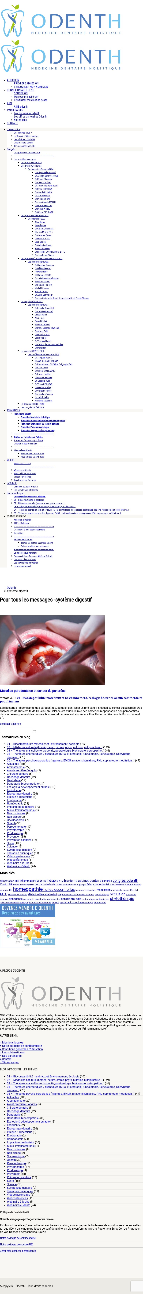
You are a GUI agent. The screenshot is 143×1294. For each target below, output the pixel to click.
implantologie (90, 890)
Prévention (13, 836)
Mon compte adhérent (26, 96)
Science (12, 846)
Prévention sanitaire (19, 840)
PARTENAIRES (15, 110)
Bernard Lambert (42, 281)
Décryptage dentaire (99, 884)
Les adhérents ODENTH (24, 139)
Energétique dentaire (19, 793)
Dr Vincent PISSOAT (43, 384)
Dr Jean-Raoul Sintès (44, 255)
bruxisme (70, 880)
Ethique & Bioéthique (19, 797)
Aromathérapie (16, 767)
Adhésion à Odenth (22, 519)
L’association (13, 129)
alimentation (7, 880)
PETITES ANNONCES (23, 539)
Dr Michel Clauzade (43, 179)
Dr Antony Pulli (41, 331)
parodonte (28, 899)
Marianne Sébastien (43, 400)
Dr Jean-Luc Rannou (44, 394)
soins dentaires (43, 902)
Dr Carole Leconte (43, 275)
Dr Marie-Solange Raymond (47, 328)
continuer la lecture (10, 723)
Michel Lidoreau (42, 288)
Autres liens (20, 120)
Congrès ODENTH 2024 (31, 166)
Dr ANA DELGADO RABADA (46, 361)
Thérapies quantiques (20, 853)
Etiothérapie (14, 800)
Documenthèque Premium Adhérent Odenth (33, 556)
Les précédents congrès (25, 159)
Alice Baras (40, 222)
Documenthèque (15, 493)
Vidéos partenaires (18, 856)
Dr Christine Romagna (44, 265)
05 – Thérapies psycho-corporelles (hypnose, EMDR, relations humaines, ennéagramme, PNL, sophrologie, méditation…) (67, 513)
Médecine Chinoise (17, 894)
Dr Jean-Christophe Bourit (46, 185)
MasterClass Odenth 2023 (32, 453)
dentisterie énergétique (74, 884)
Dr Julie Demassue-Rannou (47, 278)
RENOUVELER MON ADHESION (31, 86)
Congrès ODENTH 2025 (31, 162)
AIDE (9, 103)
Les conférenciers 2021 (38, 304)
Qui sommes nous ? (23, 132)
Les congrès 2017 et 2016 (32, 407)
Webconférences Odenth (25, 473)
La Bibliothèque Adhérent (25, 553)
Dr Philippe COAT (42, 199)
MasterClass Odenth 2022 (32, 457)
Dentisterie (14, 780)
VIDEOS (10, 460)
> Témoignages (9, 1062)
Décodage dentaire (18, 777)
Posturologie (15, 833)
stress (55, 902)
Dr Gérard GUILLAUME (45, 371)
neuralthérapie (102, 894)
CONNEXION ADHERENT (20, 90)
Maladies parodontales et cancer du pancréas (33, 691)
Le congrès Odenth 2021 (32, 301)
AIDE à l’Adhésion (21, 523)
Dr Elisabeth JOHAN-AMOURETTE (50, 252)
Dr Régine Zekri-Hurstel (45, 172)
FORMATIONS (13, 410)
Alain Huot (39, 318)
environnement (118, 885)
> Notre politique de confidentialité (21, 1045)
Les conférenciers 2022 (38, 261)
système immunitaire (72, 902)
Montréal (134, 890)
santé (32, 902)
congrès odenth (125, 880)
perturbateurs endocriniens (95, 899)
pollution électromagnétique (14, 902)
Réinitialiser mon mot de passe (30, 100)
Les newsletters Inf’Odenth (26, 490)
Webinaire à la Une (22, 463)
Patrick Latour (41, 291)
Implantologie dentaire (20, 806)
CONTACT (12, 123)
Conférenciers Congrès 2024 (40, 169)
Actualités (13, 763)
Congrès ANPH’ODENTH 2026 (27, 152)
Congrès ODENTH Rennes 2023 (34, 215)
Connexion (19, 533)
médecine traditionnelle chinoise (78, 894)
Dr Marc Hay (40, 347)
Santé (10, 843)
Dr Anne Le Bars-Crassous (46, 175)
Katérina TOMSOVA (43, 189)
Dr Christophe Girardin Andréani (49, 344)
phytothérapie (122, 898)
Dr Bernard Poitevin (43, 285)
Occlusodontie (16, 820)
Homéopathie (15, 803)
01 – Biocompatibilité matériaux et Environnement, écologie (43, 744)
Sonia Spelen (41, 338)
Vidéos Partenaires (22, 476)
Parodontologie (16, 826)
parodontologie (71, 899)
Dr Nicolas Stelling (43, 387)
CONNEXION (21, 93)
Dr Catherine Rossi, (43, 245)
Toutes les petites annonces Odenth (37, 543)
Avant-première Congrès (25, 480)
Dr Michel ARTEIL (42, 209)
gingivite (4, 890)
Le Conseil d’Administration (26, 136)
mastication (104, 890)
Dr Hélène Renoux (43, 268)
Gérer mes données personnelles (18, 1251)
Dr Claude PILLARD (43, 192)
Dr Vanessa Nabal (43, 341)
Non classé (14, 816)
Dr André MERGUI (42, 195)
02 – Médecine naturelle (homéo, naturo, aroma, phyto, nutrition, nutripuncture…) (55, 747)
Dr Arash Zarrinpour (43, 295)
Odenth (11, 823)
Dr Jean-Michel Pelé (43, 232)
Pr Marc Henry (41, 271)
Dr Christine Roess (43, 390)
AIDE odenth (21, 106)
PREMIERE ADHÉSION (26, 83)
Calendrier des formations (25, 443)
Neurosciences (16, 813)
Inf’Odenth (12, 483)
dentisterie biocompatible (23, 885)
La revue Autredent (22, 566)
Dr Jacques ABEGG (43, 357)
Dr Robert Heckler (43, 374)
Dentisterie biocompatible (23, 783)
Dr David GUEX (41, 367)
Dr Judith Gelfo (42, 397)
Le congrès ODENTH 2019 (32, 351)
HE (10, 890)
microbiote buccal (120, 890)
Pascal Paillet (41, 321)
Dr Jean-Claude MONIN (45, 202)
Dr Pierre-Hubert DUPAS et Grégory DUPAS (54, 364)
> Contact (5, 1059)
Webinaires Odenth (22, 470)
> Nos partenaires (11, 1055)
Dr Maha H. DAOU (42, 238)
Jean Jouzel (40, 242)
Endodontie (14, 790)
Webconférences (17, 859)
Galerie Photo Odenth (23, 142)
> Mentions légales (11, 1042)
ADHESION (13, 80)
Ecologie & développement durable (28, 787)
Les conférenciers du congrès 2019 (43, 354)
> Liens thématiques (12, 1052)
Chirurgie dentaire (17, 773)
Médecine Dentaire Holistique (44, 894)
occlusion (117, 894)
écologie (88, 902)
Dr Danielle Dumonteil (44, 308)
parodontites (53, 899)
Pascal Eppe (40, 225)
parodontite (41, 899)
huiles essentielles (59, 889)
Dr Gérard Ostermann (44, 228)
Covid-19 (6, 884)
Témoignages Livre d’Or (24, 146)
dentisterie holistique (48, 884)
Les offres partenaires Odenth (30, 116)
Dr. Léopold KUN (42, 381)
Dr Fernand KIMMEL (43, 377)
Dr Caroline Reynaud (44, 311)
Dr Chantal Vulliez (43, 182)
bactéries (107, 698)
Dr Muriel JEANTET (43, 205)
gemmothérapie (133, 884)
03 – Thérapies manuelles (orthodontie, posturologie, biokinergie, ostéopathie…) (55, 750)
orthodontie (16, 899)
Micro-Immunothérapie (21, 810)
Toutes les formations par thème (28, 440)
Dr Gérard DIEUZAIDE (44, 212)
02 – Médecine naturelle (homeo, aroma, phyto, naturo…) (39, 503)
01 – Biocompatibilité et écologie (29, 500)
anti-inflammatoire (25, 880)
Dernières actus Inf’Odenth (26, 486)
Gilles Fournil (41, 314)
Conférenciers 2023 (36, 218)
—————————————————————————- (34, 156)
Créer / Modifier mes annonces (34, 546)
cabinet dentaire (89, 881)
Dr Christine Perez (43, 235)
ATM (61, 881)
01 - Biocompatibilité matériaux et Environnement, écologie (58, 698)
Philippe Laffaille (42, 324)
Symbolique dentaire (19, 849)
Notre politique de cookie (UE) (16, 1244)
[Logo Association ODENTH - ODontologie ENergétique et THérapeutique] (61, 36)
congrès (107, 880)
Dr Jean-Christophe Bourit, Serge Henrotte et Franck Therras (62, 298)
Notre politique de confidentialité (18, 1238)
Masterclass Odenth (23, 450)
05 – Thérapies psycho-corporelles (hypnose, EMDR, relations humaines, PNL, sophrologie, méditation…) (70, 760)
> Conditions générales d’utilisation (21, 1049)
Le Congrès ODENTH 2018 (32, 404)
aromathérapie (47, 881)
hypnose (80, 890)
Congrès (11, 149)
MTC (3, 894)
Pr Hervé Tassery (42, 248)
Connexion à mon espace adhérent (29, 529)
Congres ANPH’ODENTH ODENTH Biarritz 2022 (41, 258)
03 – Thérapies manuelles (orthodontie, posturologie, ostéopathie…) (45, 506)
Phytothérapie (15, 830)
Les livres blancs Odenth (25, 559)
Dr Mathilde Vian (42, 334)
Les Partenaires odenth (26, 113)
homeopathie (28, 889)
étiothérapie (100, 902)
